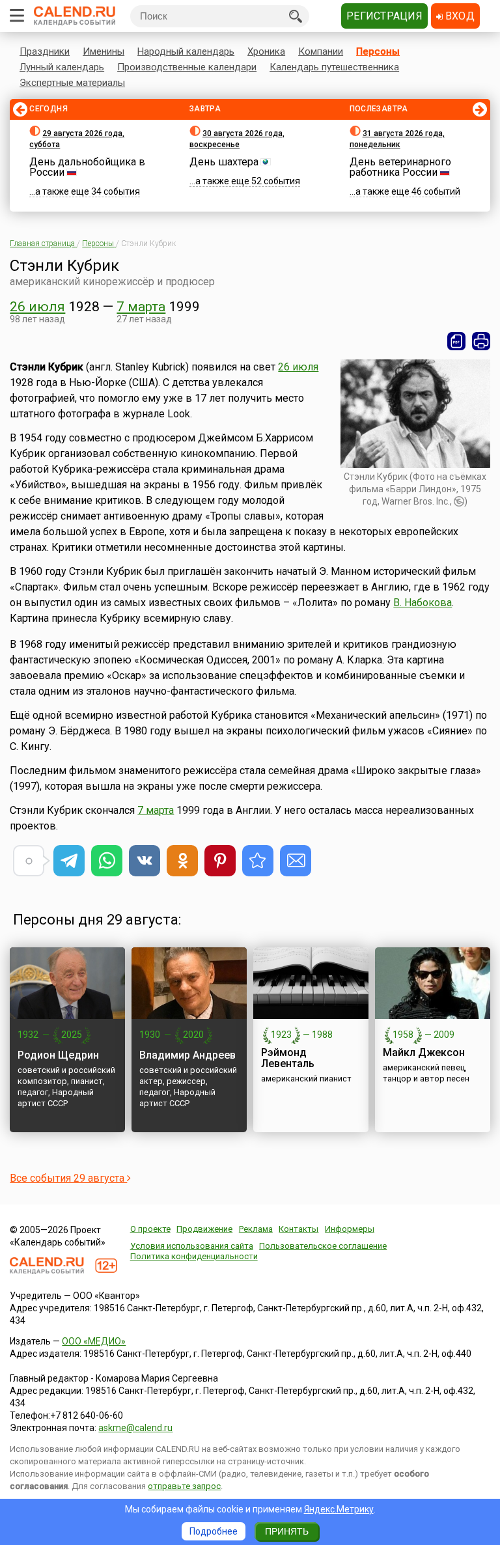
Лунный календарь (62, 67)
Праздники (45, 51)
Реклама (256, 1229)
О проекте (150, 1229)
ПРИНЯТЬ (287, 1531)
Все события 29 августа (68, 1178)
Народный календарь (185, 51)
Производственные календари (187, 67)
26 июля (37, 306)
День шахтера (223, 162)
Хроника (266, 51)
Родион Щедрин (58, 1055)
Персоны (378, 51)
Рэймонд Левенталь (287, 1058)
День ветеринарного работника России (400, 167)
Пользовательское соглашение (323, 1246)
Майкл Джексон (424, 1052)
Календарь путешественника (334, 67)
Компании (320, 51)
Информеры (349, 1229)
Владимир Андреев (187, 1055)
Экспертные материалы (72, 83)
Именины (103, 51)
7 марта (141, 306)
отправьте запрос (184, 1486)
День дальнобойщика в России (87, 167)
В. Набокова (422, 602)
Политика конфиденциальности (194, 1256)
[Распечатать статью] (481, 341)
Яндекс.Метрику (339, 1509)
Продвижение (204, 1229)
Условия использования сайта (191, 1246)
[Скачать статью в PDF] (456, 341)
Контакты (298, 1229)
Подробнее (213, 1531)
